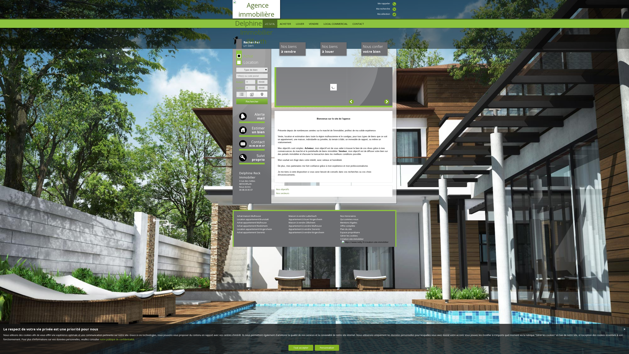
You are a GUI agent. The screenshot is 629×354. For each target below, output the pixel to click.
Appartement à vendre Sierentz (304, 229)
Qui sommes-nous (349, 219)
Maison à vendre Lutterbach (303, 216)
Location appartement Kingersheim (254, 229)
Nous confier (373, 49)
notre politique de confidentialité (117, 339)
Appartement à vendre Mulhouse (305, 225)
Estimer (258, 130)
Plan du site (346, 229)
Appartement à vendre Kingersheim (306, 232)
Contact (257, 143)
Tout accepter (300, 347)
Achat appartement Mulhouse (252, 222)
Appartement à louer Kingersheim (305, 219)
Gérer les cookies (349, 235)
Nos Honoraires (348, 216)
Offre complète (347, 225)
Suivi (258, 157)
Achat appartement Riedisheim (252, 225)
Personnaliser (327, 347)
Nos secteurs (282, 193)
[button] (251, 56)
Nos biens (289, 49)
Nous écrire (245, 186)
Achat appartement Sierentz (251, 232)
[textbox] (252, 76)
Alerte (260, 116)
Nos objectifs (282, 189)
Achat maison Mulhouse (249, 216)
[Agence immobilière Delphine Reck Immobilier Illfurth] (256, 41)
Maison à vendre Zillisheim (302, 222)
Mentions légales (348, 222)
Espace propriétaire (350, 232)
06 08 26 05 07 (246, 189)
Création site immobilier (352, 238)
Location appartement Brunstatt (253, 219)
